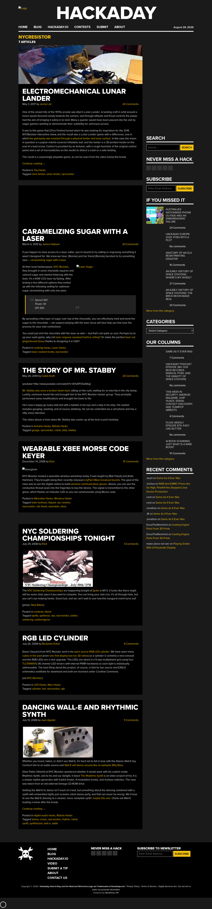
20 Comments (130, 244)
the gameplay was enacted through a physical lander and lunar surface (70, 138)
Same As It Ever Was (179, 351)
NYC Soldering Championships (45, 590)
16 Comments (177, 265)
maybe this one (101, 798)
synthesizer (36, 823)
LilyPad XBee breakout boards (102, 480)
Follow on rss (165, 168)
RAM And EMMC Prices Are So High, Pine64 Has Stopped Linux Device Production (168, 487)
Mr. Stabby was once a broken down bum (46, 390)
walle (55, 823)
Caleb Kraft (48, 376)
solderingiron (42, 619)
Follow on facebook (148, 168)
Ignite (96, 590)
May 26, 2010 (30, 376)
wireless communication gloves (89, 484)
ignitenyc (45, 615)
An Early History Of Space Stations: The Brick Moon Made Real (179, 294)
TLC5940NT (29, 663)
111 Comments (177, 453)
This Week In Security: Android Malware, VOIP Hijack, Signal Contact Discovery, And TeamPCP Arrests (179, 401)
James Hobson (51, 244)
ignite (35, 615)
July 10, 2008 (29, 720)
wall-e (47, 823)
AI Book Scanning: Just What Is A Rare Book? (179, 444)
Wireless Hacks (63, 498)
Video (52, 863)
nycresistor (67, 174)
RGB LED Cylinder (55, 638)
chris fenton (38, 174)
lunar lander (53, 174)
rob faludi (41, 506)
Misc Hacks (54, 684)
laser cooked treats (43, 351)
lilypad (52, 502)
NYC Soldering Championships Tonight (68, 535)
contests (39, 611)
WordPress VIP (112, 893)
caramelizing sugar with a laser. (49, 260)
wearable (53, 506)
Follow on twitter (154, 168)
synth (25, 823)
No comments (177, 246)
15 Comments (130, 461)
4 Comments (131, 544)
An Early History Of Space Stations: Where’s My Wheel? (179, 274)
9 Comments (131, 643)
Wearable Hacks (43, 498)
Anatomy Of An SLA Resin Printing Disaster (179, 255)
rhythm (66, 819)
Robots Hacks (60, 426)
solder (73, 615)
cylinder (36, 688)
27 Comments (177, 283)
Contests (82, 27)
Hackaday (106, 13)
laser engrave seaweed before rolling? (78, 337)
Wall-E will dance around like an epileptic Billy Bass (93, 765)
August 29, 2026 (184, 27)
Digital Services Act (167, 886)
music (43, 819)
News (48, 611)
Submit (102, 27)
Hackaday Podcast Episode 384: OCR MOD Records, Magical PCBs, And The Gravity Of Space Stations (179, 372)
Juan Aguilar (48, 720)
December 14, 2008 (33, 461)
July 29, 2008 (30, 544)
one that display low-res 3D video (69, 655)
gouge (35, 430)
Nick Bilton (37, 605)
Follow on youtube (159, 168)
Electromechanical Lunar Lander (74, 95)
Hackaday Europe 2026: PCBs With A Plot (178, 237)
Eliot (51, 461)
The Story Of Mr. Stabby (69, 370)
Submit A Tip (57, 868)
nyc (53, 615)
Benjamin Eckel (51, 643)
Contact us (170, 168)
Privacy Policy (133, 886)
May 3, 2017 (29, 104)
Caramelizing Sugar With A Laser (75, 235)
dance (35, 819)
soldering (27, 619)
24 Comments (130, 104)
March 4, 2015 (30, 244)
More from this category (160, 310)
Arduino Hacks (42, 426)
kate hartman (39, 502)
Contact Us (57, 878)
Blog (38, 27)
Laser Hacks (59, 347)
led (44, 688)
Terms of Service (149, 886)
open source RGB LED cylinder (91, 651)
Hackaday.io (58, 27)
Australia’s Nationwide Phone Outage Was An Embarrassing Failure (178, 215)
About (119, 27)
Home (23, 27)
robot (57, 430)
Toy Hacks (40, 170)
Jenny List (45, 104)
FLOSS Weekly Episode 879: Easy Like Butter (177, 425)
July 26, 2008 (30, 643)
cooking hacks (42, 347)
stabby (72, 430)
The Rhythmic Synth (92, 775)
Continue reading (34, 163)
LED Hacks (40, 684)
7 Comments (176, 357)
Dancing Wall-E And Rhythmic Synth (80, 711)
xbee (63, 506)
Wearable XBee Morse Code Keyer (75, 452)
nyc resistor (63, 502)
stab (64, 430)
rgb (63, 688)
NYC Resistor (61, 266)
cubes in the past (32, 655)
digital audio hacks (44, 815)
